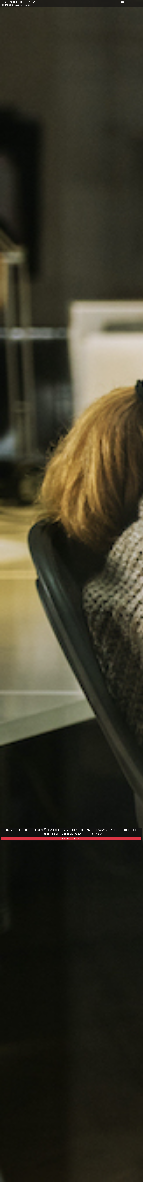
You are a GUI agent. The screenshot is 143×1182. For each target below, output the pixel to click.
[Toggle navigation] (122, 2)
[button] (74, 76)
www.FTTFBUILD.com (76, 63)
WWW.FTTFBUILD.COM (17, 244)
